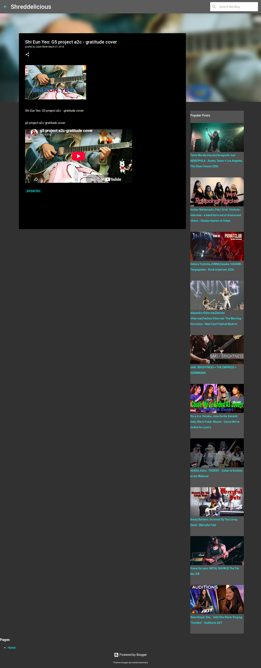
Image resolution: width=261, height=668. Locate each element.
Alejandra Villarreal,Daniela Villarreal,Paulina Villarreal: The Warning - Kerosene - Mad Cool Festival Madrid (216, 318)
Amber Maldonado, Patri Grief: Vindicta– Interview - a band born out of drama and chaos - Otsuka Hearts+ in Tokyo (215, 215)
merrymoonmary (139, 662)
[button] (27, 54)
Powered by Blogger (133, 655)
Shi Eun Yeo (33, 191)
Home (12, 647)
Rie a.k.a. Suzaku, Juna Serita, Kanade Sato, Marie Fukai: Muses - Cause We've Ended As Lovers (214, 422)
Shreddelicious (31, 6)
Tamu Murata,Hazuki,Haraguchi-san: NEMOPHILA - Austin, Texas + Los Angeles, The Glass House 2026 (216, 161)
